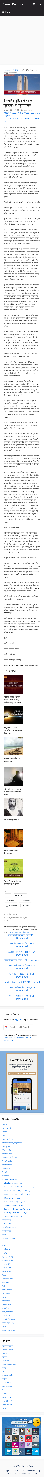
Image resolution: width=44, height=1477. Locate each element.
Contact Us (15, 1466)
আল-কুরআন (6, 1146)
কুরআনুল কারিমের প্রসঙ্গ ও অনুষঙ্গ (17, 917)
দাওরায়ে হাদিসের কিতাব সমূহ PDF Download (21, 989)
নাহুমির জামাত (6, 1271)
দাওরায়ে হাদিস (6, 1264)
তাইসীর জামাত (6, 1249)
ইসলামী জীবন (6, 1168)
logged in (18, 1019)
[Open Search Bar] (40, 4)
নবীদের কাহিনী (6, 1382)
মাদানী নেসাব (6, 1293)
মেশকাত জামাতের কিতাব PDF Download (22, 982)
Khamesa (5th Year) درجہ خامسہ (17, 1190)
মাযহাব (4, 1297)
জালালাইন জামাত (7, 1242)
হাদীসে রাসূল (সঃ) (7, 1397)
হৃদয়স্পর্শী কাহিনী (7, 1401)
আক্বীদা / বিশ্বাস (16, 70)
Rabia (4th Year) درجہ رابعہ (15, 1201)
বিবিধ (4, 1286)
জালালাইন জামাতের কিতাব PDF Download (21, 975)
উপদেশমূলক (5, 1175)
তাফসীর (4, 1253)
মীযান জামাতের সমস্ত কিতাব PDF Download (22, 936)
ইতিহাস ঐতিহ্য (7, 1150)
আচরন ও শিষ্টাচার (7, 1139)
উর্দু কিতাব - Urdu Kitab (10, 1179)
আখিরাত (4, 1135)
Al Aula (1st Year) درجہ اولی (15, 1183)
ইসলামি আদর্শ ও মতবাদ (9, 1161)
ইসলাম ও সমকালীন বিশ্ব (9, 1157)
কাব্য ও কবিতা (6, 1223)
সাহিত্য (4, 1393)
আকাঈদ (4, 1124)
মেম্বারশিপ (5, 1308)
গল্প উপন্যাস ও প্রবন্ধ (9, 1238)
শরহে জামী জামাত (7, 1311)
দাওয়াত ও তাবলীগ (7, 1260)
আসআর (4, 1357)
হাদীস (4, 1326)
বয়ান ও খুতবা (6, 1282)
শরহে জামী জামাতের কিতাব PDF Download (22, 967)
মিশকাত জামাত (6, 1304)
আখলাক (4, 1131)
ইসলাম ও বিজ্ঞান (7, 1153)
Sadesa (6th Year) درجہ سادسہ (17, 1209)
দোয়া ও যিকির (6, 1267)
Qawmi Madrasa (12, 4)
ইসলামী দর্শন (6, 1172)
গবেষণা (4, 1234)
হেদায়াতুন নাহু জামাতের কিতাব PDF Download (22, 953)
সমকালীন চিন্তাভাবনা (8, 1319)
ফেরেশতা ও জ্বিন (7, 1278)
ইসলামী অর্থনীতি (7, 1164)
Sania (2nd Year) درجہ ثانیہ (15, 1216)
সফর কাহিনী (6, 1315)
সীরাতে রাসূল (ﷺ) (8, 1323)
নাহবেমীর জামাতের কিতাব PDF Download (22, 945)
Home (6, 70)
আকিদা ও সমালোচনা (8, 1128)
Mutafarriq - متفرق (12, 1198)
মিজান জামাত (6, 1300)
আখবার (4, 1353)
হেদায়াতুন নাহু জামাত (8, 1330)
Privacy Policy (28, 1466)
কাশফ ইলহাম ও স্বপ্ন (9, 1227)
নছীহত (4, 1379)
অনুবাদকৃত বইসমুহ (7, 1346)
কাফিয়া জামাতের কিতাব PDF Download (21, 960)
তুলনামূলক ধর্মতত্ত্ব (7, 1256)
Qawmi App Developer (27, 1473)
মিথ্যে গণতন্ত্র (11, 921)
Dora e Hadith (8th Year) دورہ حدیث (19, 1187)
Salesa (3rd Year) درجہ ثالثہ (15, 1212)
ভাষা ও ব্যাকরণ (7, 1289)
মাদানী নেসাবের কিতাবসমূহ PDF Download (21, 997)
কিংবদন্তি (5, 1371)
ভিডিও (4, 1390)
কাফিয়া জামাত (6, 1220)
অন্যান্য (4, 1408)
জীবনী (4, 1245)
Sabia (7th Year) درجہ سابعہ (15, 1205)
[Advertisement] (22, 39)
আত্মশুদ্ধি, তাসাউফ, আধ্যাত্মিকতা (12, 1142)
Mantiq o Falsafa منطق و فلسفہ (17, 1194)
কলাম (4, 1368)
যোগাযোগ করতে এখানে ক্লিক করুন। (20, 932)
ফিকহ (4, 1275)
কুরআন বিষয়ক (6, 1231)
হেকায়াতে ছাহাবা (7, 1404)
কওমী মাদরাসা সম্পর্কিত (9, 1364)
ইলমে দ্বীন (5, 1360)
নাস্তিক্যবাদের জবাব (8, 1386)
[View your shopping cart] (34, 4)
